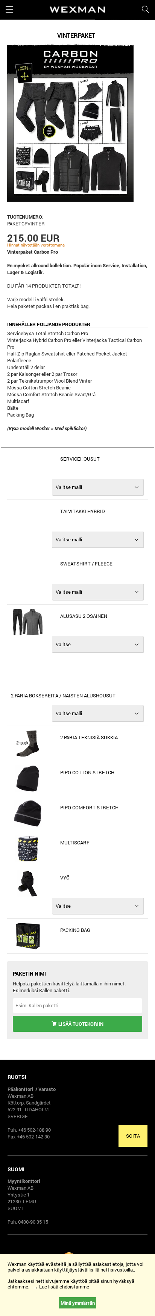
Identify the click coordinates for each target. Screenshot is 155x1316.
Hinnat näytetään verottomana (36, 245)
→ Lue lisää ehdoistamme (61, 1286)
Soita (133, 1135)
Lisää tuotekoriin (80, 1023)
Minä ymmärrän (78, 1302)
